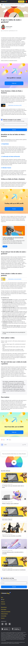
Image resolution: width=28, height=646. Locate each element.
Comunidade (3, 616)
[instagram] (6, 624)
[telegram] (2, 624)
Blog (2, 597)
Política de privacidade (5, 611)
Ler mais (4, 246)
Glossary (3, 618)
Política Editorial (4, 613)
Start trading (21, 1)
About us (3, 601)
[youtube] (9, 624)
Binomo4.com (4, 607)
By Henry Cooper (9, 26)
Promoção (3, 603)
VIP (3, 599)
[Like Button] (2, 440)
